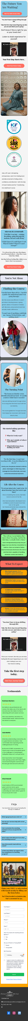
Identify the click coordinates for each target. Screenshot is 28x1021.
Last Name (7, 913)
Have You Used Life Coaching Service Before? (14, 933)
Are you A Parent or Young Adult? (12, 942)
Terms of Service (18, 979)
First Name (7, 906)
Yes (7, 937)
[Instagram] (14, 1013)
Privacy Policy (9, 979)
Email (6, 926)
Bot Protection (7, 951)
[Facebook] (8, 1013)
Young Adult (9, 947)
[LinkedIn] (19, 1013)
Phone (6, 919)
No (6, 939)
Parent (7, 945)
